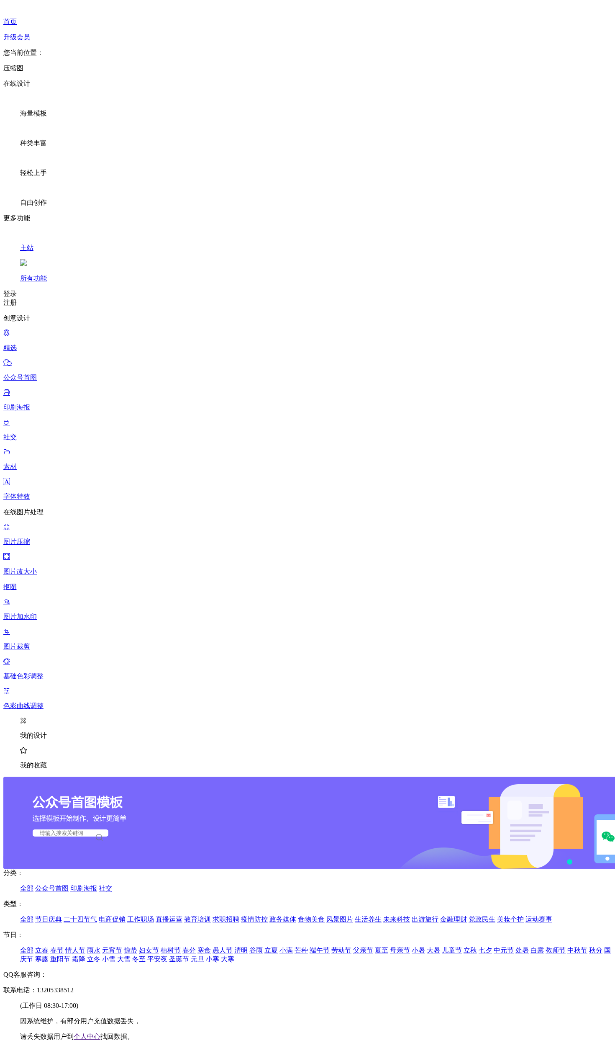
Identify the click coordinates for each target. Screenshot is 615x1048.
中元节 (504, 950)
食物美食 (311, 919)
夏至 (381, 950)
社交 (105, 888)
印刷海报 (83, 888)
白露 (537, 950)
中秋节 (577, 950)
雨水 (93, 950)
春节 (57, 950)
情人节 (75, 950)
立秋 (470, 950)
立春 (42, 950)
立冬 (93, 959)
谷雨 (256, 950)
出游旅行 (425, 919)
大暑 (433, 950)
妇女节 (149, 950)
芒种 (301, 950)
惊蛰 (130, 950)
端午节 (320, 950)
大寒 (227, 959)
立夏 (271, 950)
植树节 (171, 950)
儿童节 (452, 950)
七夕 (485, 950)
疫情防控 (254, 919)
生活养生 (368, 919)
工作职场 (140, 919)
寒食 (204, 950)
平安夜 (157, 959)
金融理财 (453, 919)
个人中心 (87, 1036)
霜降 (78, 959)
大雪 (124, 959)
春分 (189, 950)
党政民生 (482, 919)
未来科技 (396, 919)
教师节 (556, 950)
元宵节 (112, 950)
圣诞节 (179, 959)
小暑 (418, 950)
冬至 (139, 959)
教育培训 (197, 919)
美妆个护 (510, 919)
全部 (26, 888)
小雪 (108, 959)
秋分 (595, 950)
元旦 (197, 959)
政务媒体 (282, 919)
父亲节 (363, 950)
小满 (286, 950)
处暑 (522, 950)
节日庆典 (48, 919)
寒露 (42, 959)
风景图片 (339, 919)
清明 (241, 950)
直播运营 (169, 919)
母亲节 (400, 950)
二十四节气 (80, 919)
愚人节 (223, 950)
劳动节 (341, 950)
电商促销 (112, 919)
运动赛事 (538, 919)
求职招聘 (226, 919)
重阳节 (60, 959)
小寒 (212, 959)
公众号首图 (52, 888)
